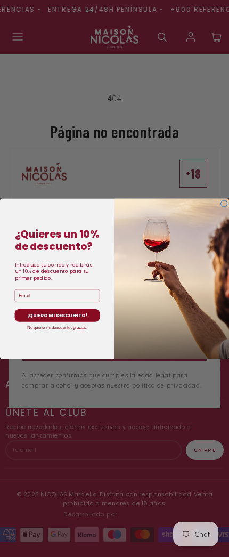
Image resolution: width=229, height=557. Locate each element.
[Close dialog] (224, 203)
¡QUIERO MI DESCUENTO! (57, 315)
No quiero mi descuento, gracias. (57, 327)
